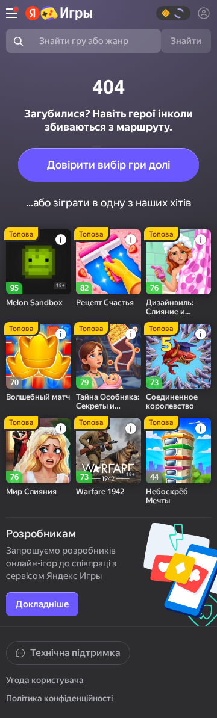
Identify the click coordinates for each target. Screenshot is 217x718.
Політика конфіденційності (59, 698)
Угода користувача (45, 680)
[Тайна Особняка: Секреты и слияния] (108, 356)
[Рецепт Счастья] (108, 261)
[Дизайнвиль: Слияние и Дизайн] (178, 261)
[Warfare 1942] (108, 450)
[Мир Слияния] (38, 450)
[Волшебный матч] (38, 356)
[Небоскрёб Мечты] (178, 450)
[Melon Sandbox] (38, 261)
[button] (173, 13)
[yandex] (58, 13)
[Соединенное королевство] (178, 356)
